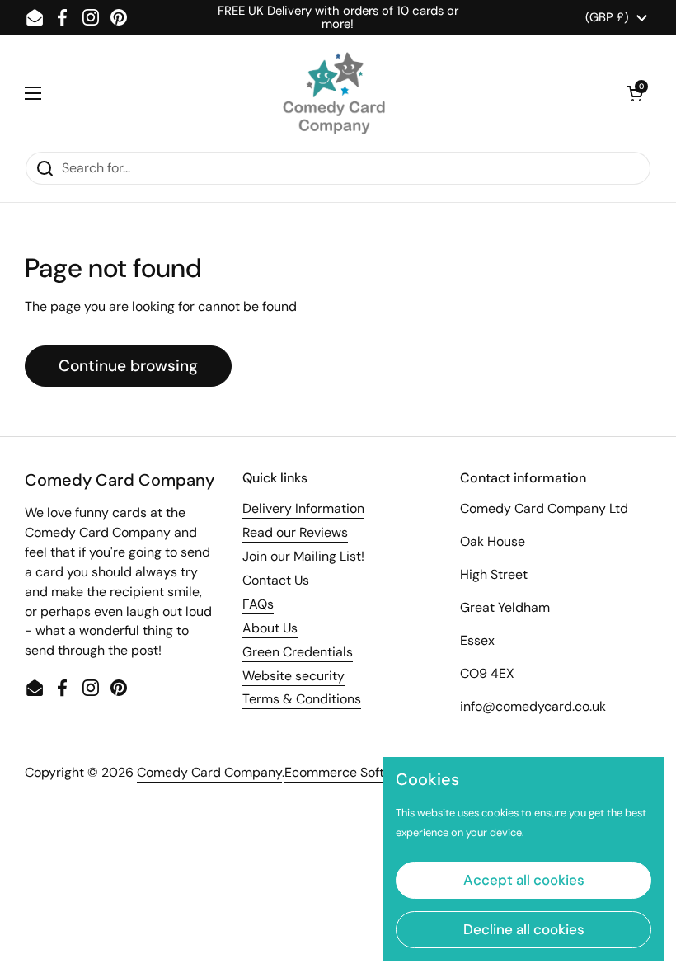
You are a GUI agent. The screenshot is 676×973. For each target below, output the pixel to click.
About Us (270, 628)
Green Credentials (297, 651)
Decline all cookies (523, 929)
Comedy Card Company (209, 772)
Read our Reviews (295, 532)
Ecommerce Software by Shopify (382, 772)
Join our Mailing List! (303, 556)
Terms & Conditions (301, 698)
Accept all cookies (523, 880)
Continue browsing (128, 365)
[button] (634, 93)
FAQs (258, 604)
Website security (293, 675)
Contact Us (275, 580)
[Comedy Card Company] (334, 93)
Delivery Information (303, 508)
